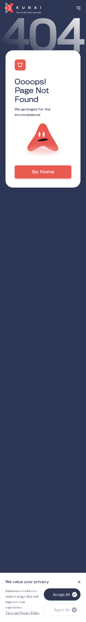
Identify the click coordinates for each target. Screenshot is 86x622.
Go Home (43, 172)
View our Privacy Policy (23, 613)
